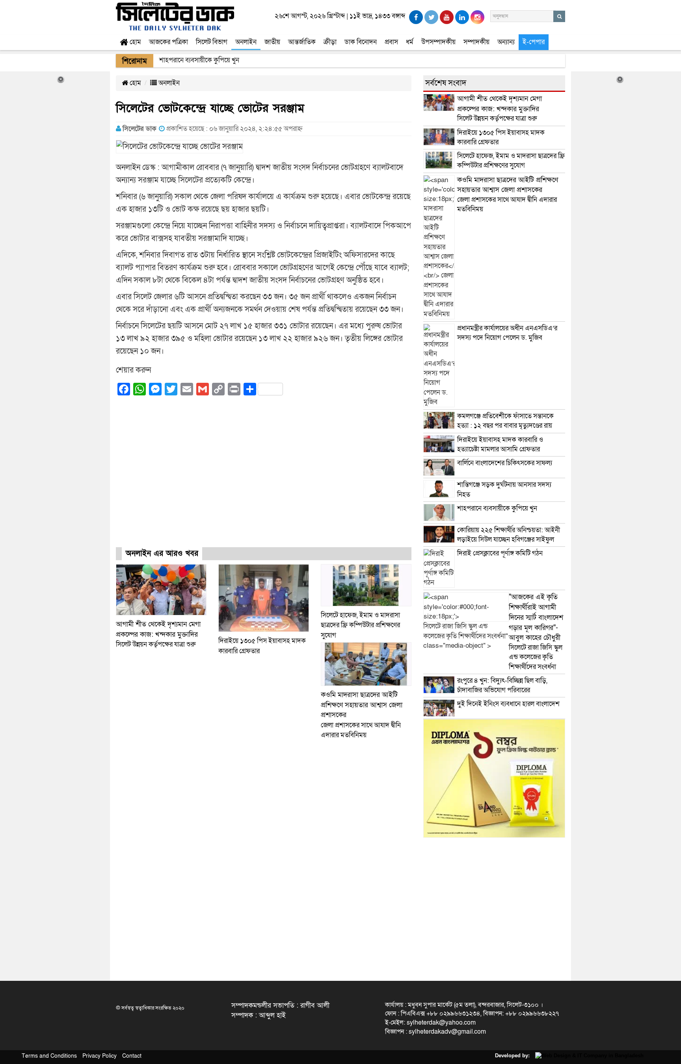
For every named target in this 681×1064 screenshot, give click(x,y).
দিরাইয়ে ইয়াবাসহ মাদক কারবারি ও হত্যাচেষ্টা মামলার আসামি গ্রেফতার (500, 444)
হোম (134, 42)
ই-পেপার (534, 42)
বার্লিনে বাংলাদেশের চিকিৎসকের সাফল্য (504, 463)
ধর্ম (409, 42)
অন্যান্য (506, 42)
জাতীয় (272, 42)
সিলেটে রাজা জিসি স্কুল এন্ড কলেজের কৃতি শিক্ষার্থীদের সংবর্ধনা (536, 632)
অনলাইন (246, 42)
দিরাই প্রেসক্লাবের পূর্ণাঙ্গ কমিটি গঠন (500, 553)
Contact (131, 1056)
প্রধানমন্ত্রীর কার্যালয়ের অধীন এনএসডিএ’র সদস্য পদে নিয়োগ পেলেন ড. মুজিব (507, 333)
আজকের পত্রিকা (168, 42)
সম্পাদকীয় (476, 42)
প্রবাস (391, 42)
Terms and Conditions (49, 1056)
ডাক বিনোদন (360, 42)
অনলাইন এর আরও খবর (162, 553)
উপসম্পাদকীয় (438, 42)
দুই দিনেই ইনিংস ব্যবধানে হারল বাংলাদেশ (508, 703)
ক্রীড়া (330, 42)
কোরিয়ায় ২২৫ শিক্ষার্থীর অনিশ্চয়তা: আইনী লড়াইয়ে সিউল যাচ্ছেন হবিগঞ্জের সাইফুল (508, 534)
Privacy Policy (99, 1056)
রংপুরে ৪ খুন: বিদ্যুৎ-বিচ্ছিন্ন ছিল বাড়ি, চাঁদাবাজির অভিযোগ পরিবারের (502, 685)
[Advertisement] (263, 478)
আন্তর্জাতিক (302, 42)
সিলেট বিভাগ (211, 42)
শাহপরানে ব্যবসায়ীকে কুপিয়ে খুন (498, 508)
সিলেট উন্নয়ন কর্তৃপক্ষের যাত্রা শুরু (158, 634)
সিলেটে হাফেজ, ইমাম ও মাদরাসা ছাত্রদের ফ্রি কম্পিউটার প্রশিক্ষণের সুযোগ (360, 625)
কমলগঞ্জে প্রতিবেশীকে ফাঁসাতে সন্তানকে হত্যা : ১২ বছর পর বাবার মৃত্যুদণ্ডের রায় (505, 421)
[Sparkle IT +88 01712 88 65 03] (587, 1055)
